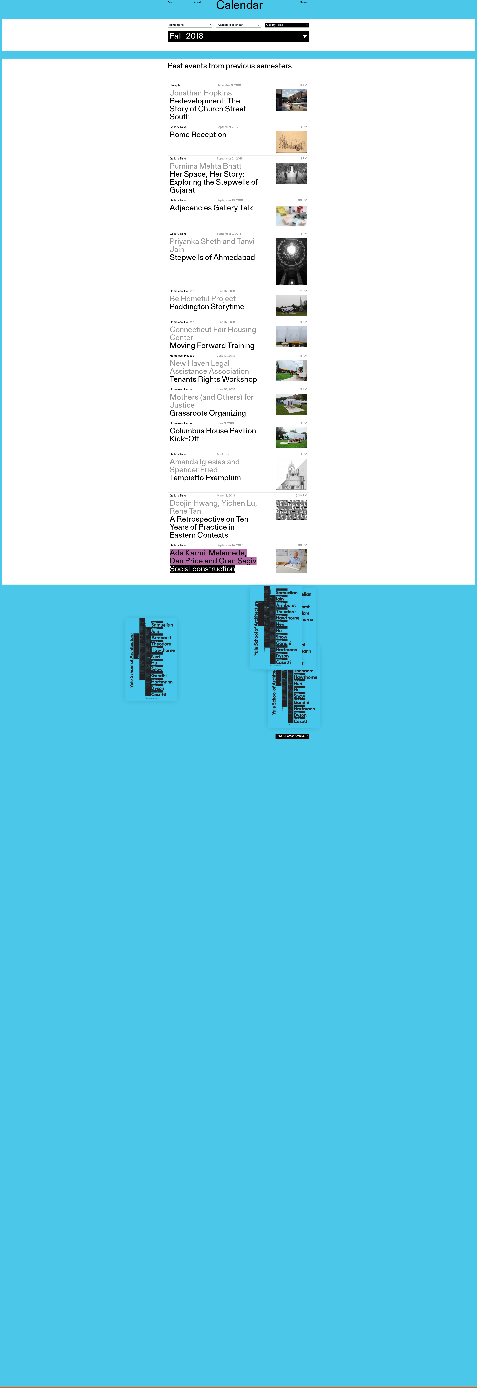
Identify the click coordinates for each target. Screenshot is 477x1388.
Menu (171, 2)
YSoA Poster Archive (291, 736)
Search (304, 2)
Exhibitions (176, 24)
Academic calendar (230, 24)
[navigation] (287, 25)
